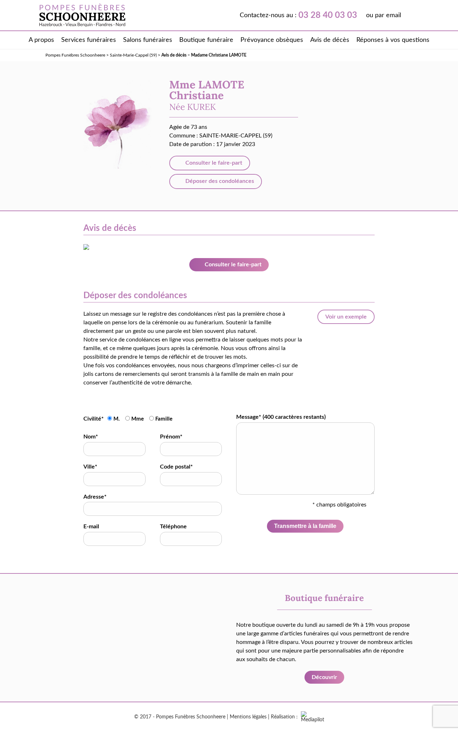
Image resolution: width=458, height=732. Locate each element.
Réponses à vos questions (392, 40)
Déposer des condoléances (219, 181)
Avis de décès (329, 40)
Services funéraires (88, 40)
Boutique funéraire (206, 40)
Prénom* (171, 437)
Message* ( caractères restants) (281, 417)
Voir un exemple (346, 317)
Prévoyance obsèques (271, 40)
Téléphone (173, 526)
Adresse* (95, 497)
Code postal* (176, 467)
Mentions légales (248, 716)
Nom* (90, 437)
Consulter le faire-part (213, 163)
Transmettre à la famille (305, 526)
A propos (41, 40)
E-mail (91, 526)
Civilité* (93, 419)
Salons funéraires (147, 40)
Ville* (90, 467)
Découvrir (324, 677)
